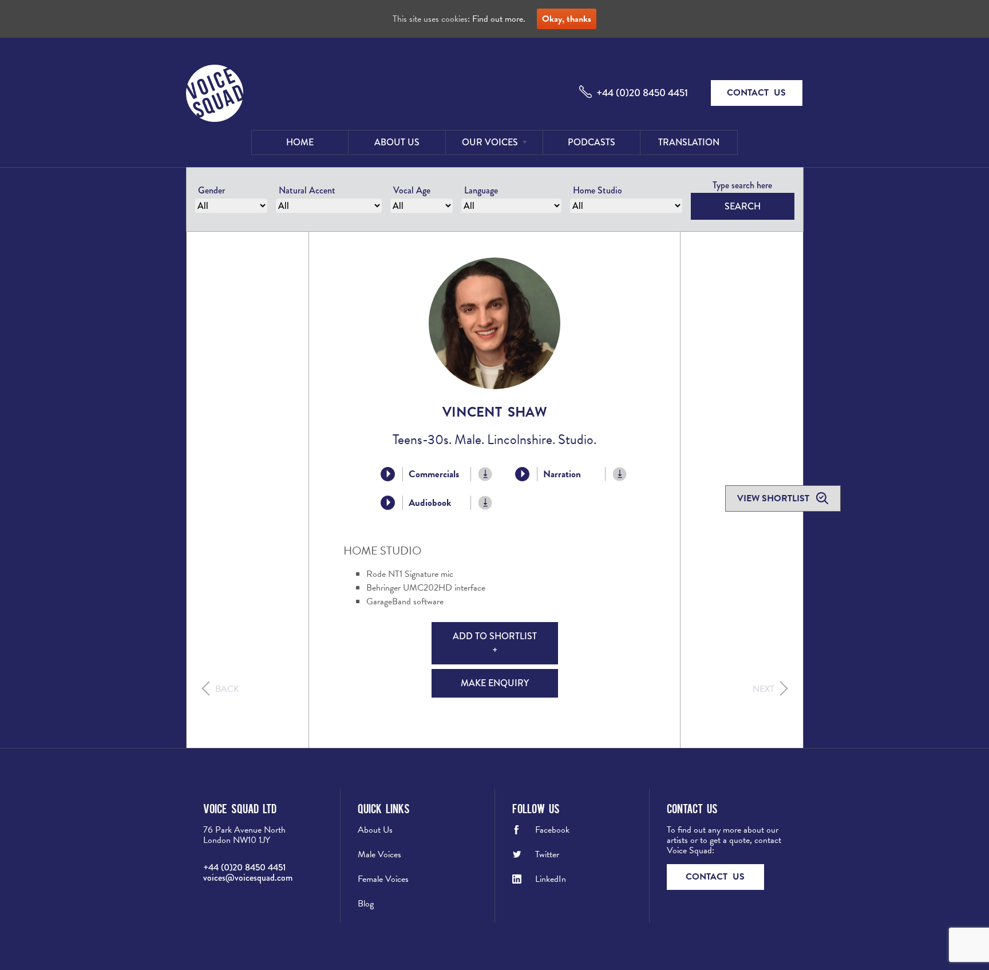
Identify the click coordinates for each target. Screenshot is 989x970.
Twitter (547, 854)
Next (763, 689)
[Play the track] (388, 474)
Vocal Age (411, 190)
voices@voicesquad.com (247, 877)
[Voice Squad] (214, 94)
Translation (688, 142)
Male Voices (379, 854)
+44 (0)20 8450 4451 (642, 92)
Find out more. (498, 19)
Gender (211, 190)
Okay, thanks (566, 19)
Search (743, 206)
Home (300, 142)
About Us (397, 142)
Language (481, 190)
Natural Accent (307, 190)
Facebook (552, 830)
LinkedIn (550, 879)
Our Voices (490, 142)
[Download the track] (485, 474)
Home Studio (597, 190)
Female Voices (383, 879)
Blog (366, 903)
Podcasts (591, 142)
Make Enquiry (495, 683)
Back (227, 689)
